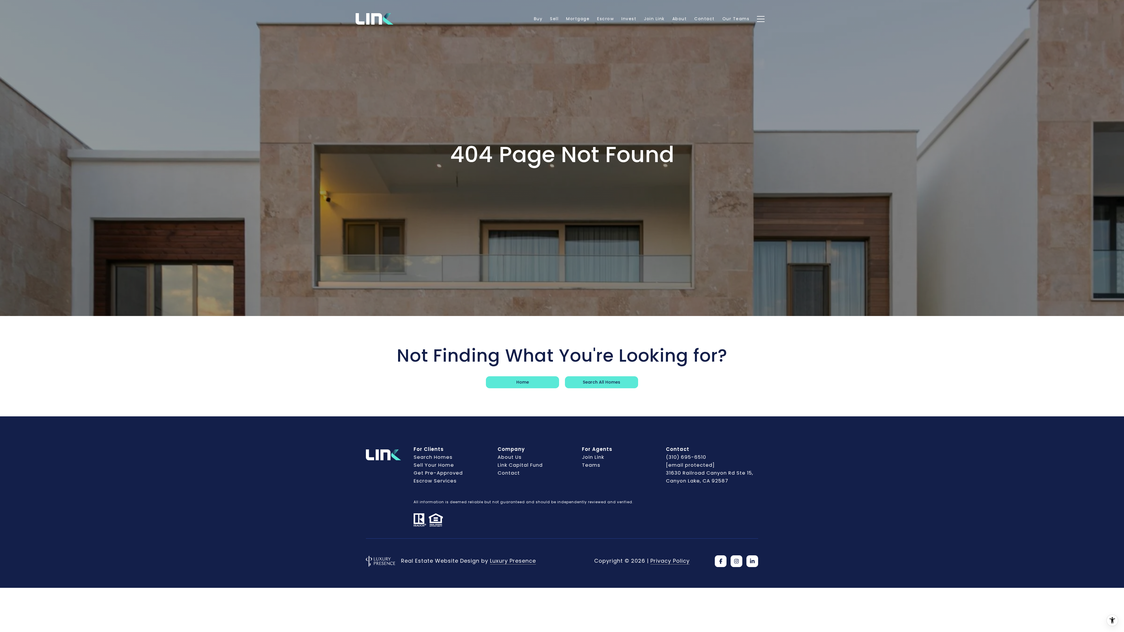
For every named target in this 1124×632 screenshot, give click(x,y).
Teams (591, 465)
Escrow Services (435, 481)
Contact (509, 473)
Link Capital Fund (520, 465)
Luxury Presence (513, 560)
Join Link (593, 457)
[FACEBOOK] (721, 561)
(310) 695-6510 (686, 457)
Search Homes (433, 457)
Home (522, 382)
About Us (510, 457)
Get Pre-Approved (438, 473)
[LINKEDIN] (752, 561)
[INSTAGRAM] (736, 561)
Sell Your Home (434, 465)
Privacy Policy (670, 560)
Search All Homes (601, 382)
